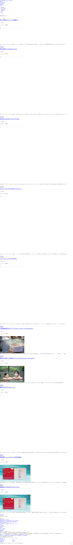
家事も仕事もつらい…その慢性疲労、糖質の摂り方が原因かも (8, 521)
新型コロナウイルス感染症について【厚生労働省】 (21, 535)
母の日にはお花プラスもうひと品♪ (9, 119)
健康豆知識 (1, 1)
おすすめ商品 (2, 3)
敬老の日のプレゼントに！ (7, 387)
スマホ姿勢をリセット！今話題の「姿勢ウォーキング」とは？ (8, 523)
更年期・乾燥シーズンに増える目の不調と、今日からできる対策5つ (9, 520)
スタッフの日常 (2, 529)
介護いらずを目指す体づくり (4, 522)
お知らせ (1, 5)
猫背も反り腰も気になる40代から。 (5, 519)
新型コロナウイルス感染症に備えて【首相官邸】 (6, 535)
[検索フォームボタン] (72, 517)
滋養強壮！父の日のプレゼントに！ (10, 487)
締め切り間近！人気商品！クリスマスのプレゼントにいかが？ (17, 358)
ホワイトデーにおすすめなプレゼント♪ (11, 188)
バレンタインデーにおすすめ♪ (8, 258)
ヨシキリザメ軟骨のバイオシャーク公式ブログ (6, 0)
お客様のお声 (2, 4)
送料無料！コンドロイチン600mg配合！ (11, 457)
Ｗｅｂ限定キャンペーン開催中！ (9, 20)
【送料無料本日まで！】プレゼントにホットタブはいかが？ (16, 328)
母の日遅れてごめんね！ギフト (8, 49)
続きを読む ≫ (2, 46)
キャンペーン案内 (2, 2)
